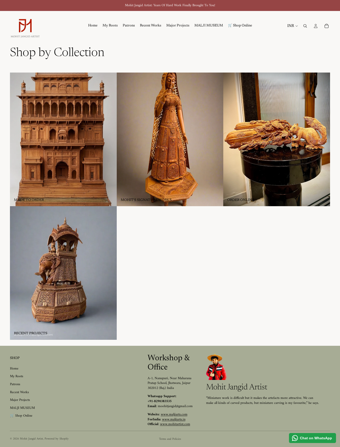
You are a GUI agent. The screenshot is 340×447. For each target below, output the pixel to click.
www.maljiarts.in (173, 419)
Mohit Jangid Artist (31, 439)
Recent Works (19, 392)
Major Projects (20, 400)
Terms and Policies (170, 439)
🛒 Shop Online (21, 416)
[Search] (305, 25)
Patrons (15, 384)
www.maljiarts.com (174, 414)
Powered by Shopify (57, 439)
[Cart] (326, 25)
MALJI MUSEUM (22, 408)
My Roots (16, 376)
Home (14, 368)
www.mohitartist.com (175, 424)
